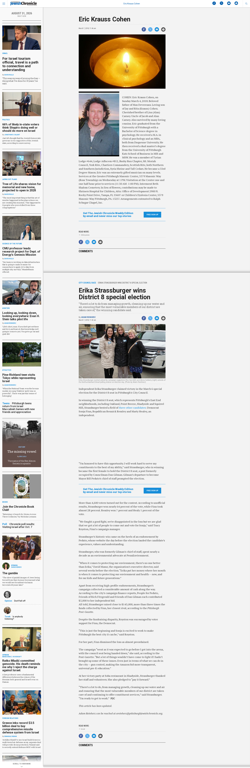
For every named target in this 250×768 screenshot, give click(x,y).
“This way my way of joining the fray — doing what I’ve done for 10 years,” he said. (21, 81)
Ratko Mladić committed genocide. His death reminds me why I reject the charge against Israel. (21, 665)
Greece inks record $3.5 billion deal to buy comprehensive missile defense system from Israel (20, 727)
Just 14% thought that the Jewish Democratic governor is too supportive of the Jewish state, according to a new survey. (21, 140)
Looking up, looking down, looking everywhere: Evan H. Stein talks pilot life (21, 316)
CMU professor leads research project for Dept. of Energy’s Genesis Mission (21, 251)
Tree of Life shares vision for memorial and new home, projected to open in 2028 (21, 187)
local (83, 729)
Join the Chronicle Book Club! (18, 508)
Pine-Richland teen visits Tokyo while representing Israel (19, 378)
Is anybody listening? (14, 617)
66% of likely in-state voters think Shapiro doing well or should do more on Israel (20, 127)
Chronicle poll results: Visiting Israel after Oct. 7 (18, 525)
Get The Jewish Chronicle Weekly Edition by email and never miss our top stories (108, 215)
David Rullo (9, 75)
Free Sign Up (152, 215)
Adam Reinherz (88, 317)
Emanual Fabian (10, 736)
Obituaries (85, 235)
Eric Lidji (22, 456)
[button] (246, 3)
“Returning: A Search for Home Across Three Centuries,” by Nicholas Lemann (19, 515)
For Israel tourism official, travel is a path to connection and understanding (20, 64)
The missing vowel (21, 451)
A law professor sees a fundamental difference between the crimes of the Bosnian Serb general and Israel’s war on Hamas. (20, 678)
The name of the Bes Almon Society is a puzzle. (21, 462)
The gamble (10, 573)
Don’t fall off (19, 601)
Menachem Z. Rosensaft (12, 657)
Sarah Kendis (16, 567)
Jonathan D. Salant (12, 135)
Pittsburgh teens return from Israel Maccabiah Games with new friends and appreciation (18, 408)
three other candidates (132, 407)
